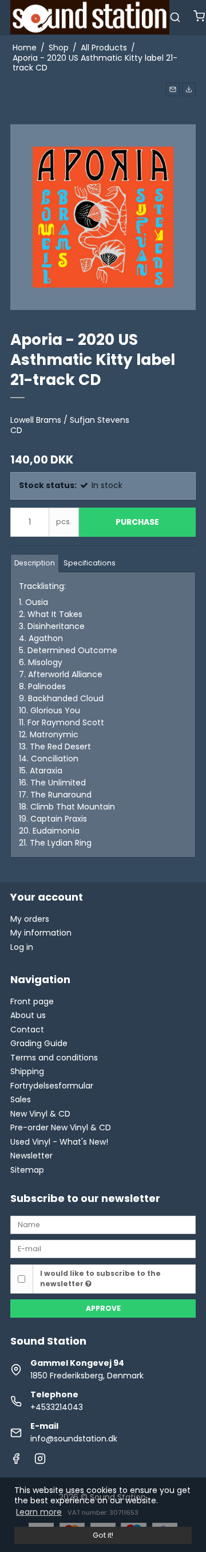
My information (41, 932)
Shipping (27, 1071)
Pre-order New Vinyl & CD (60, 1127)
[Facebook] (16, 1461)
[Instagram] (40, 1461)
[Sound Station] (89, 17)
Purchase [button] (137, 522)
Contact (27, 1029)
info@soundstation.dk (73, 1438)
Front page (32, 1001)
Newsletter (31, 1155)
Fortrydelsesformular (51, 1085)
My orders (29, 919)
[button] (173, 89)
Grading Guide (39, 1043)
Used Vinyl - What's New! (59, 1142)
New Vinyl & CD (40, 1113)
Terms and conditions (54, 1057)
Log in (21, 947)
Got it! (103, 1535)
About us (28, 1015)
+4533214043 (56, 1407)
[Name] (103, 1224)
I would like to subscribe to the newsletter (100, 1278)
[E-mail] (103, 1248)
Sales (20, 1099)
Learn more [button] (39, 1512)
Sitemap (27, 1170)
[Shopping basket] (199, 17)
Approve (103, 1308)
